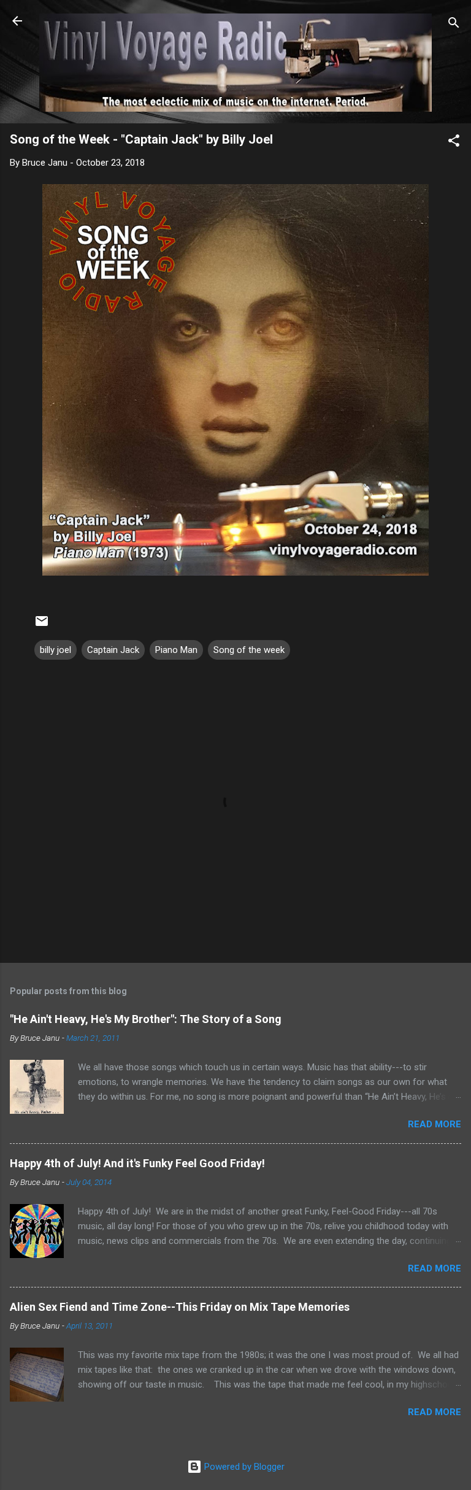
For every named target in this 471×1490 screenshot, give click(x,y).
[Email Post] (41, 625)
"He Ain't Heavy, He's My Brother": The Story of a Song (145, 1019)
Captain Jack (113, 649)
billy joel (55, 649)
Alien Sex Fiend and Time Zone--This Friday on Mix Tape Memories (180, 1306)
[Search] (453, 25)
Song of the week (249, 649)
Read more (434, 1124)
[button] (453, 142)
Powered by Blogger (243, 1466)
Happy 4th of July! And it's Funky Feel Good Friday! (137, 1163)
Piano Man (176, 649)
